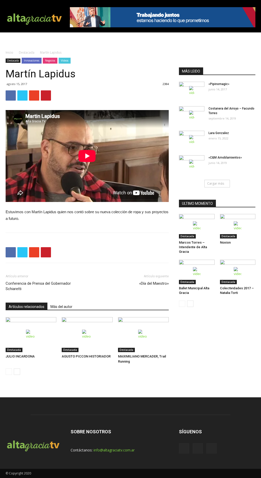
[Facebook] (184, 448)
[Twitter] (198, 448)
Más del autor (61, 307)
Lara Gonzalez (218, 133)
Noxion (225, 242)
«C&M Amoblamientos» (225, 157)
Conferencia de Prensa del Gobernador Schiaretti (38, 286)
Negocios (50, 60)
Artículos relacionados (26, 307)
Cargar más (215, 183)
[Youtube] (211, 448)
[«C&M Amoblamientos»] (191, 164)
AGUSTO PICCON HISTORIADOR (86, 356)
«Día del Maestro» (154, 283)
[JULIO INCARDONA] (31, 334)
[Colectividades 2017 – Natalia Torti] (238, 272)
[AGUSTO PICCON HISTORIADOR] (87, 334)
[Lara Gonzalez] (191, 140)
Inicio (9, 52)
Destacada (26, 52)
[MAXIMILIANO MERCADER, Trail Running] (143, 334)
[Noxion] (238, 226)
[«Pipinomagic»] (191, 91)
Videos (64, 60)
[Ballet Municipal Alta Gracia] (197, 272)
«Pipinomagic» (218, 84)
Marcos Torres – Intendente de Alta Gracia (193, 247)
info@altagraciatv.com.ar (114, 450)
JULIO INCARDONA (20, 356)
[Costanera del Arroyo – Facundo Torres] (191, 115)
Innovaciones (31, 60)
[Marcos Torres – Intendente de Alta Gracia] (197, 226)
